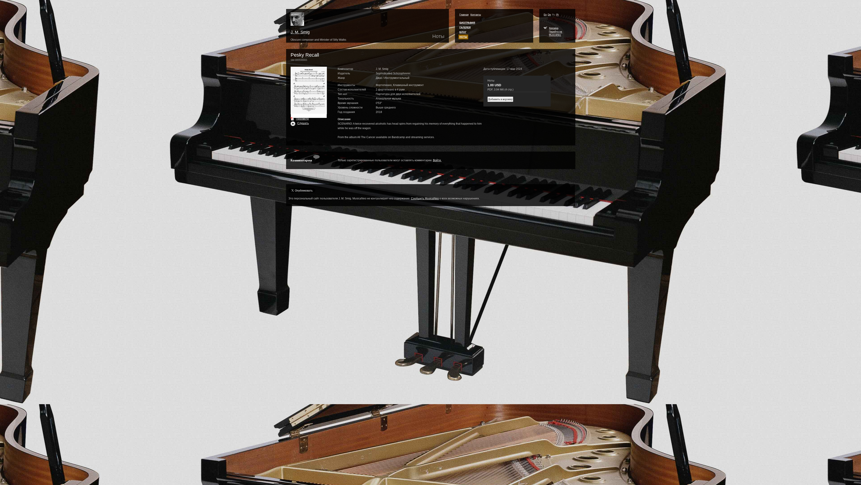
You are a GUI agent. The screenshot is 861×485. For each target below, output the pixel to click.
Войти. (437, 160)
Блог (462, 32)
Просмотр (302, 118)
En (545, 14)
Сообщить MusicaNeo (425, 198)
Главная (464, 14)
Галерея (465, 27)
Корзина (553, 28)
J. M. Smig (300, 32)
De (549, 14)
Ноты (463, 36)
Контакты (475, 14)
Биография (467, 22)
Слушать (299, 123)
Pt (557, 14)
